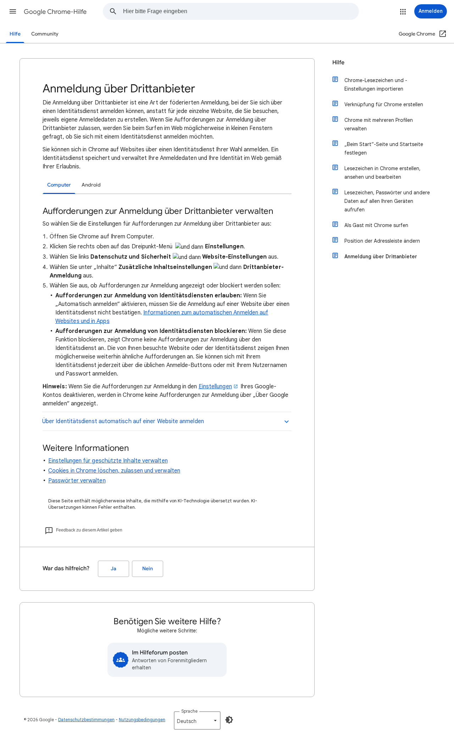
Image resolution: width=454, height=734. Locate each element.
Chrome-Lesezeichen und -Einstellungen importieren (375, 84)
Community (45, 34)
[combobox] (241, 11)
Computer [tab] (59, 185)
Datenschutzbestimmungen (86, 719)
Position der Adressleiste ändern (382, 241)
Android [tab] (91, 185)
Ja (113, 569)
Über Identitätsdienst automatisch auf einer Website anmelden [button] (123, 421)
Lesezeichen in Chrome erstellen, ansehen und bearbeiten (382, 172)
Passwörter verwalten (77, 480)
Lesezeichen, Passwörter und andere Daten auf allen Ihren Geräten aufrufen (387, 201)
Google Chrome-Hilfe (55, 12)
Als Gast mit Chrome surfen (376, 225)
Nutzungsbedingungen (142, 719)
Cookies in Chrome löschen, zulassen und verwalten (114, 470)
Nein (147, 569)
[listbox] (197, 720)
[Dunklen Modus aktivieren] (229, 719)
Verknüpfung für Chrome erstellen (383, 104)
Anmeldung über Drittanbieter (380, 256)
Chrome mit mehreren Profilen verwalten (378, 124)
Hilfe (15, 34)
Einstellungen (215, 386)
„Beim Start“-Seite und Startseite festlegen (383, 148)
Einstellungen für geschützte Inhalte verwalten (108, 460)
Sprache (189, 711)
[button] (12, 11)
